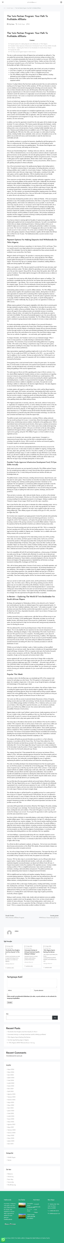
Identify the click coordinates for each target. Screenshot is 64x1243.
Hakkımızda (37, 1207)
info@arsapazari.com (55, 1213)
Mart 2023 (10, 1108)
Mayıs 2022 (10, 1122)
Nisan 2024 (10, 1072)
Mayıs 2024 (10, 1069)
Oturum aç (10, 1176)
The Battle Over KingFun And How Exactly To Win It (12, 952)
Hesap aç (10, 1174)
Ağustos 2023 (11, 1094)
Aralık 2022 (10, 1116)
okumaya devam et (9, 964)
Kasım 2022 (10, 1119)
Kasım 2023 (10, 1086)
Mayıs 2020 (10, 1135)
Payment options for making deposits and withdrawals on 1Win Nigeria (28, 44)
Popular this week (15, 50)
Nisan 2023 (10, 1105)
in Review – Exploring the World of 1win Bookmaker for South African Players (30, 48)
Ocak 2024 (10, 1080)
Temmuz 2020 (11, 1130)
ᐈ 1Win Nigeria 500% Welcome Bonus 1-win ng (21, 1043)
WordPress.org (11, 1185)
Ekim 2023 (10, 1089)
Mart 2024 (10, 1075)
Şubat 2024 (10, 1078)
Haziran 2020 (11, 1133)
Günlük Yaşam (10, 8)
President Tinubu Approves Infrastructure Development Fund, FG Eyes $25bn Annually (33, 46)
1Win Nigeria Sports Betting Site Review (49, 951)
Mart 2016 (10, 1144)
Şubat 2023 (10, 1111)
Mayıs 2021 (10, 1127)
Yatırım (9, 1160)
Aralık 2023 (10, 1083)
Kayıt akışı (10, 1179)
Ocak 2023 (10, 1113)
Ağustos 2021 (11, 1124)
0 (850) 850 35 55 (54, 1211)
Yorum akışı (10, 1182)
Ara (7, 1014)
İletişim (36, 1212)
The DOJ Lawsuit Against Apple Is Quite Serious (23, 52)
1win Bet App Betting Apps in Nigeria (18, 1040)
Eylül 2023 (10, 1091)
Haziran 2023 (11, 1100)
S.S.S (35, 1209)
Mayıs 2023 (10, 1102)
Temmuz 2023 (11, 1097)
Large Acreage (30, 1214)
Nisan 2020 (10, 1138)
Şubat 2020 (10, 1141)
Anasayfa (36, 1204)
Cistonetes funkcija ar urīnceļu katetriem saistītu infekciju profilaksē (31, 952)
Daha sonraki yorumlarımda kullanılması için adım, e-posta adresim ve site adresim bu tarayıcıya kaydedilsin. (31, 997)
